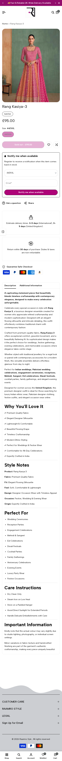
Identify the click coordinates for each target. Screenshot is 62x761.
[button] (48, 144)
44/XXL (8, 135)
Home (5, 24)
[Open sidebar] (3, 231)
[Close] (58, 3)
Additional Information (31, 285)
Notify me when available (31, 192)
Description (10, 285)
